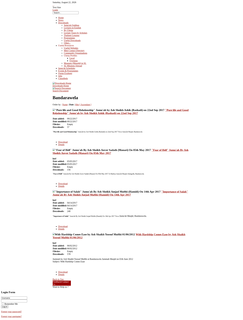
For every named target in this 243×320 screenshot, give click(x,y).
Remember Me (11, 304)
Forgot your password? (11, 311)
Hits (77, 104)
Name (65, 104)
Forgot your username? (11, 316)
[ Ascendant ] (85, 104)
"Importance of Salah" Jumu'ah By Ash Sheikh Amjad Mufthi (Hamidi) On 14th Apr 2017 (120, 193)
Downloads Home (61, 86)
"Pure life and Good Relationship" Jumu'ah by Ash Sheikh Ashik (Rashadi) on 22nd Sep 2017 (121, 112)
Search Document (60, 91)
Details (61, 144)
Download (63, 142)
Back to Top (58, 279)
